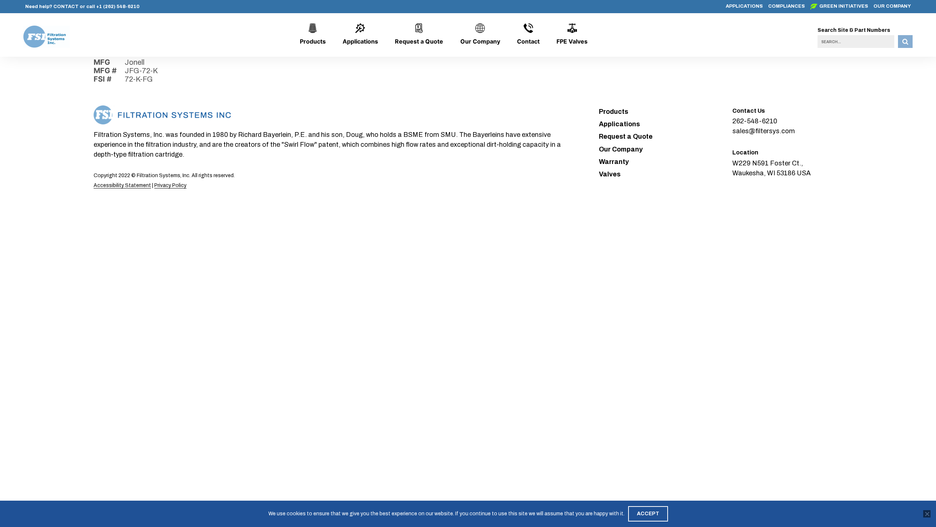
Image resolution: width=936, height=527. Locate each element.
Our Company (892, 6)
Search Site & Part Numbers (854, 30)
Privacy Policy (170, 185)
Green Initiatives (843, 6)
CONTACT (66, 6)
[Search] (905, 41)
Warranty (614, 161)
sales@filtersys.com (763, 131)
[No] (927, 513)
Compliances (786, 6)
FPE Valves (572, 41)
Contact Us (748, 111)
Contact (528, 41)
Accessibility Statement (122, 185)
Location (745, 152)
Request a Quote (419, 41)
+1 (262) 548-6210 (117, 6)
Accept (648, 513)
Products (313, 41)
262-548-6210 (754, 121)
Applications (744, 6)
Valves (609, 174)
